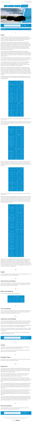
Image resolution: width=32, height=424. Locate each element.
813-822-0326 (29, 2)
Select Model (11, 6)
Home (6, 6)
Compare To (17, 6)
